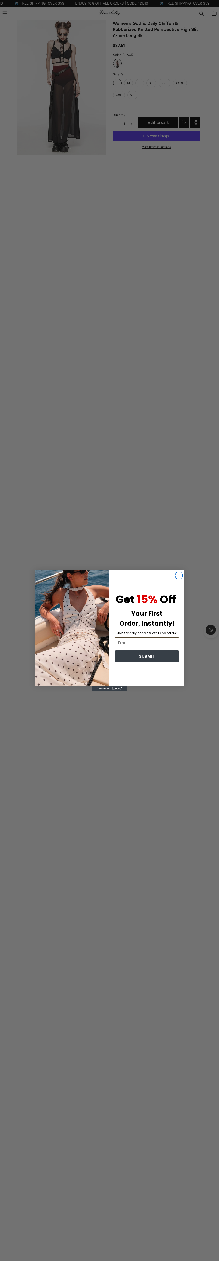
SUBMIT (147, 656)
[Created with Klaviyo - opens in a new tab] (109, 688)
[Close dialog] (179, 575)
